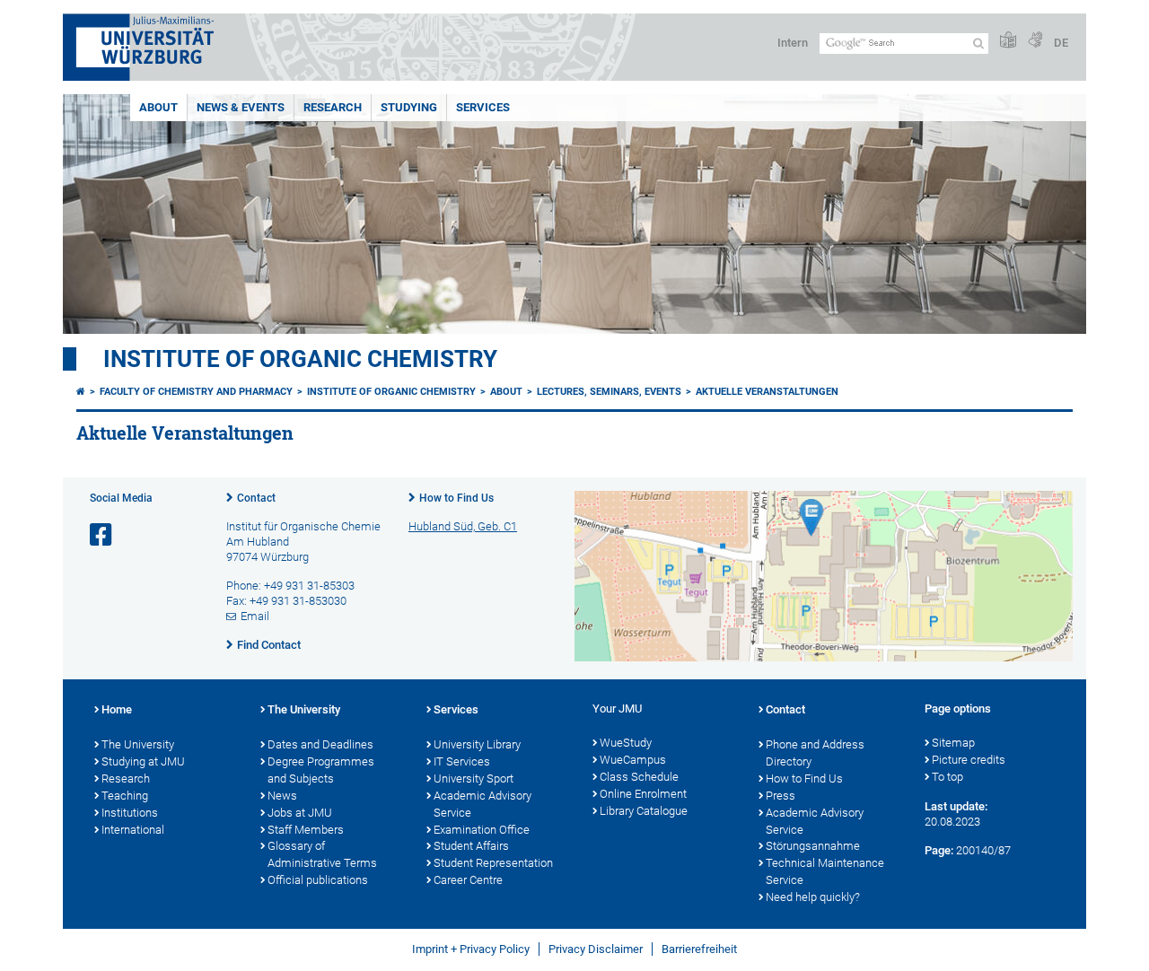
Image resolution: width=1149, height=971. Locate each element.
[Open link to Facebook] (102, 535)
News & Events (241, 107)
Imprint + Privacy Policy (471, 949)
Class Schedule (639, 776)
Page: (939, 850)
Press (780, 795)
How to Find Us (456, 498)
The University (137, 744)
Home (116, 709)
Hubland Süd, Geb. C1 (462, 526)
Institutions (129, 812)
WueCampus (633, 759)
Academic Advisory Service (482, 804)
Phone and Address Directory (815, 753)
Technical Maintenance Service (825, 871)
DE (1061, 42)
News (282, 795)
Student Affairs (471, 846)
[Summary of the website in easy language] (1008, 40)
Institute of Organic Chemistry (300, 359)
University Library (477, 744)
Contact (256, 498)
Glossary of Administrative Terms (322, 854)
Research (332, 107)
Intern (792, 42)
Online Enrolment (643, 793)
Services (483, 107)
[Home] (80, 392)
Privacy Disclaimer (595, 949)
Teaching (124, 795)
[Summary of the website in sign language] (1035, 40)
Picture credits (968, 759)
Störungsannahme (813, 846)
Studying (409, 107)
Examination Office (482, 829)
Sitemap (953, 742)
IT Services (462, 761)
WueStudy (626, 742)
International (132, 829)
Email (255, 616)
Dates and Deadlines (320, 744)
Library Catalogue (644, 811)
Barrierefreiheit (699, 949)
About (158, 107)
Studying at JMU (143, 761)
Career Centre (468, 880)
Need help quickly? (813, 897)
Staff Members (306, 829)
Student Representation (493, 863)
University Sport (473, 778)
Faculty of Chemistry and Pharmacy (196, 392)
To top (947, 776)
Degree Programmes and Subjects (321, 770)
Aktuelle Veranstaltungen (767, 392)
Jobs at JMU (300, 812)
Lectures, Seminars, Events (609, 392)
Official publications (318, 880)
